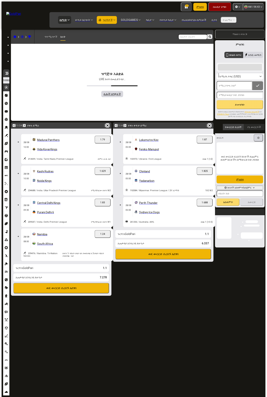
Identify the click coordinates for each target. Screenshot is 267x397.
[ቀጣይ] (24, 125)
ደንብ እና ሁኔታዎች (252, 112)
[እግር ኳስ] (22, 37)
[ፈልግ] (210, 36)
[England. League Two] (29, 37)
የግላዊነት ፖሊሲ (223, 114)
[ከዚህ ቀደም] (14, 125)
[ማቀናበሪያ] (238, 7)
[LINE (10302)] (15, 37)
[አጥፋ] (107, 125)
